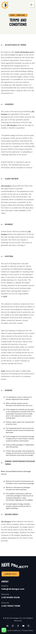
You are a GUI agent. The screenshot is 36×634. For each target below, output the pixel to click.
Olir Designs (6, 186)
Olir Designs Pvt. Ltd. (17, 618)
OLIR (5, 296)
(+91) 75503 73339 (10, 606)
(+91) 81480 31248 (10, 597)
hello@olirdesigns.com (12, 589)
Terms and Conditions (11, 630)
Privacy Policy (27, 630)
